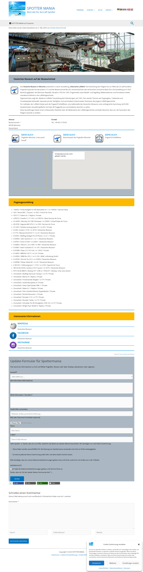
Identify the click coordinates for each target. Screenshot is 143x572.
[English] (123, 9)
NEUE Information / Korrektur (21, 395)
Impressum (127, 568)
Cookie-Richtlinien (85, 555)
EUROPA (90, 10)
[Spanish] (129, 9)
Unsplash (132, 354)
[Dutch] (132, 9)
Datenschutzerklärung (116, 568)
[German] (118, 9)
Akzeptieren (96, 563)
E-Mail (12, 435)
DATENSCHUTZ (16, 465)
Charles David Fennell (58, 28)
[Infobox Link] (71, 100)
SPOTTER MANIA (41, 8)
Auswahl (13, 372)
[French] (126, 9)
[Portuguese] (121, 9)
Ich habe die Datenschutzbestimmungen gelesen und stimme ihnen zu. (37, 469)
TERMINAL (80, 10)
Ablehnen (112, 563)
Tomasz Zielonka (123, 354)
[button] (139, 544)
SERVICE (108, 10)
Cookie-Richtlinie (103, 568)
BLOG (100, 10)
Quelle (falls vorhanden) (18, 409)
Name (12, 426)
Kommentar (14, 502)
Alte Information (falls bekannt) (21, 380)
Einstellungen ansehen (131, 563)
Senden (17, 479)
